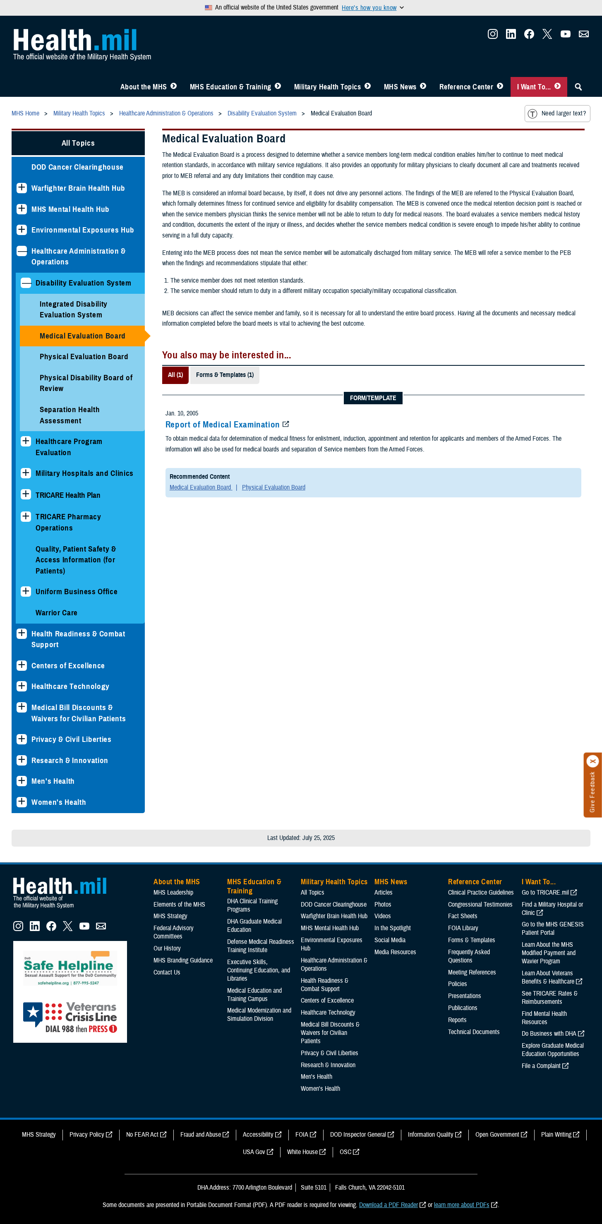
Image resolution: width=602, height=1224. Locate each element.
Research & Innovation (69, 760)
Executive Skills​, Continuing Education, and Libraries (258, 970)
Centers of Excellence (68, 665)
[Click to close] (593, 761)
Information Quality (430, 1134)
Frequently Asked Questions (469, 956)
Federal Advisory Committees (173, 932)
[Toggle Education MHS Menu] (278, 86)
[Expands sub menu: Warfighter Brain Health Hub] (22, 188)
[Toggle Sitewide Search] (578, 87)
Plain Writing (556, 1134)
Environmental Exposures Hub (82, 230)
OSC (345, 1152)
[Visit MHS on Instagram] (493, 36)
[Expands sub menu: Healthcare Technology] (22, 686)
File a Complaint (541, 1066)
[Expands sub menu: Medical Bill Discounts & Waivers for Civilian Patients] (22, 707)
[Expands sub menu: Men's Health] (22, 781)
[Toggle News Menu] (423, 86)
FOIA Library (463, 928)
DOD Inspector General (358, 1134)
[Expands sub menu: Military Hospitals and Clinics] (26, 473)
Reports (457, 1020)
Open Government (497, 1134)
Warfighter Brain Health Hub (78, 188)
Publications (462, 1008)
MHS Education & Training (230, 86)
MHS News (400, 86)
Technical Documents (474, 1032)
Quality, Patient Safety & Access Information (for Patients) (76, 560)
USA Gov (254, 1152)
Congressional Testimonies (480, 904)
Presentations (464, 996)
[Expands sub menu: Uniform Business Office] (26, 591)
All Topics (78, 143)
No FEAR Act (142, 1134)
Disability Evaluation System (84, 283)
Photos (382, 904)
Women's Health (58, 802)
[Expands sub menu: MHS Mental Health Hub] (22, 209)
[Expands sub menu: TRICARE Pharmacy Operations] (26, 516)
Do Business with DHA (549, 1034)
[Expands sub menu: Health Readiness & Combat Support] (22, 634)
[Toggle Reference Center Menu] (500, 86)
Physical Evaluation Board (84, 356)
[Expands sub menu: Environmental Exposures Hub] (22, 230)
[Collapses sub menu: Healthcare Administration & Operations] (22, 251)
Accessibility (258, 1134)
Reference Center (466, 86)
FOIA (301, 1134)
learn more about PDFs (461, 1205)
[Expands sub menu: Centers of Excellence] (22, 665)
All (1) (175, 375)
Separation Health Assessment (70, 415)
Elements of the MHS (179, 904)
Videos (382, 916)
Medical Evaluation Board (83, 336)
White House (302, 1152)
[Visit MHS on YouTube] (566, 36)
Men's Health (53, 781)
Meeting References (472, 972)
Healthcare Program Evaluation (69, 447)
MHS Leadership (173, 892)
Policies (457, 984)
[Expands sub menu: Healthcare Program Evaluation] (26, 441)
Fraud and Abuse (200, 1134)
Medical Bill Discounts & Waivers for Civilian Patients (78, 713)
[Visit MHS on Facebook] (529, 36)
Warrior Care (57, 612)
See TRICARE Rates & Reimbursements (550, 997)
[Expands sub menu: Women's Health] (22, 802)
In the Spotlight (392, 928)
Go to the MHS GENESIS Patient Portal (553, 928)
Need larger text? (564, 113)
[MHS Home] (65, 909)
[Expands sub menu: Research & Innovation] (22, 760)
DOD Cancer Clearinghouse (77, 167)
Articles (383, 892)
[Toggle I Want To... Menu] (557, 86)
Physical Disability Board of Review (86, 383)
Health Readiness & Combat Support (78, 639)
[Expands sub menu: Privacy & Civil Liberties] (22, 739)
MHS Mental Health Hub (70, 209)
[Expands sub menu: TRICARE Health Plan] (26, 494)
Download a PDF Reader (388, 1205)
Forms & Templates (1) (225, 375)
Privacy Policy (87, 1134)
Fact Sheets (462, 916)
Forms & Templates (471, 940)
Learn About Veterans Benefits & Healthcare (548, 977)
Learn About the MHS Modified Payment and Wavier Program (549, 953)
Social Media (389, 940)
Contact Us (166, 972)
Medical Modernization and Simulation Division (259, 1014)
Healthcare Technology (70, 686)
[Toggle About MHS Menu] (173, 86)
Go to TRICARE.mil (545, 892)
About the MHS (143, 86)
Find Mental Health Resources (544, 1018)
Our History (167, 948)
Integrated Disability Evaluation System (74, 309)
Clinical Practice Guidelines (481, 892)
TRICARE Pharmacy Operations (68, 522)
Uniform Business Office (77, 591)
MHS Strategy (170, 916)
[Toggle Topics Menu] (368, 86)
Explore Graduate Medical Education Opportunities (553, 1050)
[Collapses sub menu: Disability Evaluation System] (26, 283)
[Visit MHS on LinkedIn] (511, 36)
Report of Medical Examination (222, 424)
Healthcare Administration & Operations (78, 256)
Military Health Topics (327, 86)
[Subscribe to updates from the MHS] (584, 36)
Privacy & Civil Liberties (71, 739)
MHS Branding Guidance (183, 960)
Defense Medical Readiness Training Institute (260, 946)
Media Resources (395, 952)
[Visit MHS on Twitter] (547, 36)
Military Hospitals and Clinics (85, 473)
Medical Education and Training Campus (254, 994)
